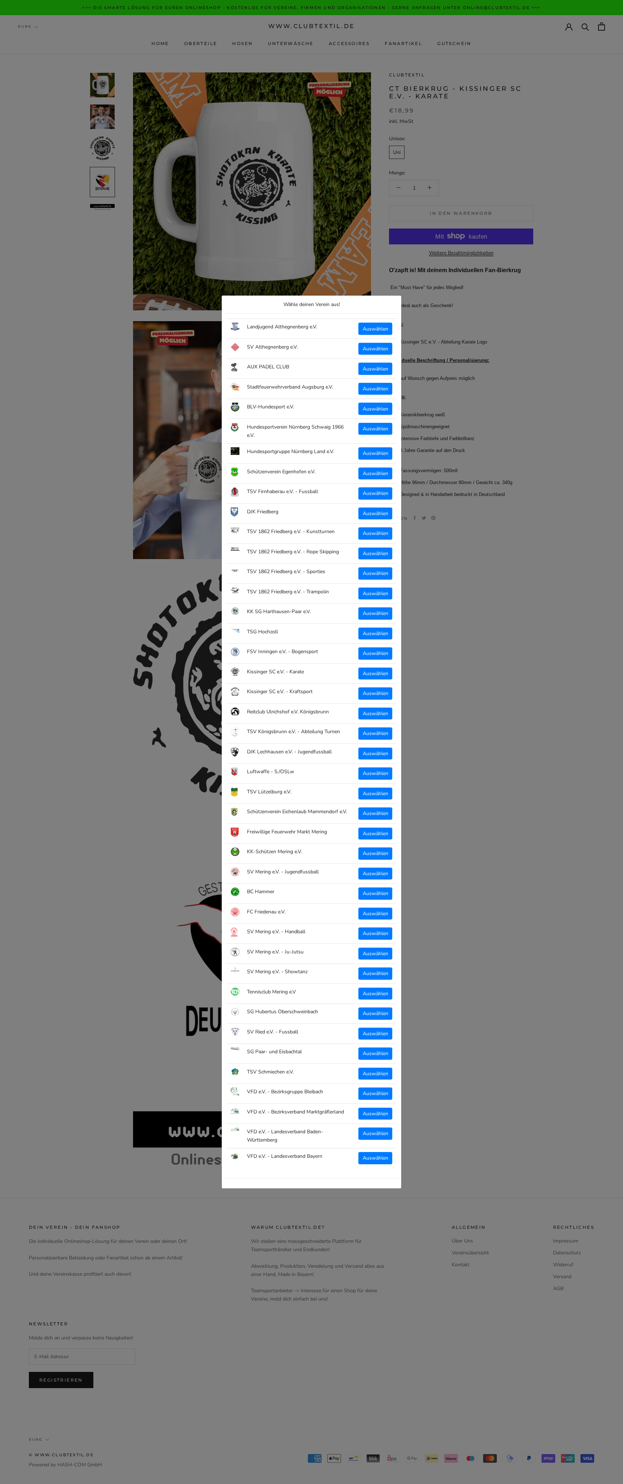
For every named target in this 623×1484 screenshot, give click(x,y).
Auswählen (375, 328)
